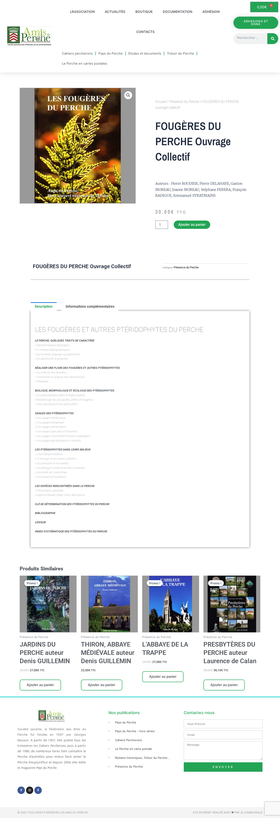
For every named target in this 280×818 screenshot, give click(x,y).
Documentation (177, 12)
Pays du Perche (110, 53)
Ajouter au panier (192, 225)
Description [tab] (43, 306)
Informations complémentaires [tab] (90, 306)
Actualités (115, 12)
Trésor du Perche (180, 53)
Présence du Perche (184, 102)
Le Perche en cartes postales (84, 63)
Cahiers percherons (77, 53)
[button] (128, 95)
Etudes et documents (144, 53)
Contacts (145, 32)
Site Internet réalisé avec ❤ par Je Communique (227, 812)
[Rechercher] (272, 38)
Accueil (160, 102)
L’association (82, 12)
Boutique (144, 12)
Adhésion (211, 12)
